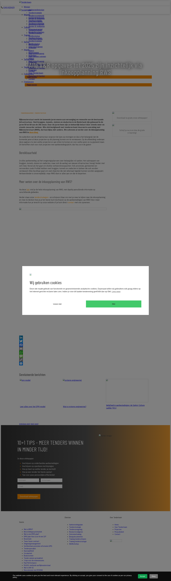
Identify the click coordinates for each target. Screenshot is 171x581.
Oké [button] (113, 304)
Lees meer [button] (116, 292)
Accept (142, 576)
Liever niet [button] (57, 304)
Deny (154, 576)
